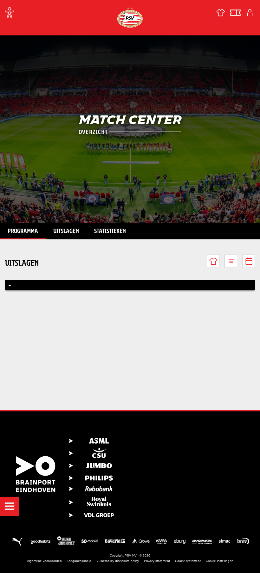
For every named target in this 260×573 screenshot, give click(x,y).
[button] (9, 506)
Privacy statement (157, 561)
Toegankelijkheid (79, 561)
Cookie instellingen (219, 561)
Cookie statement (188, 561)
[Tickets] (235, 12)
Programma (23, 231)
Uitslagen (66, 231)
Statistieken (110, 231)
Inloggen (250, 12)
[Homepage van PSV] (130, 17)
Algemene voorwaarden (44, 561)
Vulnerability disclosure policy (117, 561)
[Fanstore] (220, 12)
